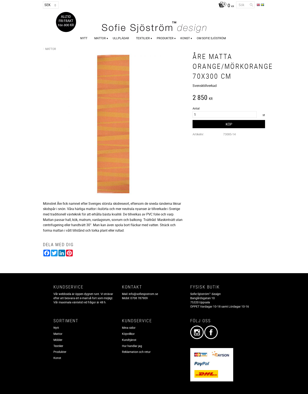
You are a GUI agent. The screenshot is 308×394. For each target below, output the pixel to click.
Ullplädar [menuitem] (121, 38)
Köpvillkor (128, 334)
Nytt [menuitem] (83, 38)
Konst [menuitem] (185, 38)
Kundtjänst (129, 340)
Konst (57, 358)
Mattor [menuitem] (100, 38)
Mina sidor (129, 328)
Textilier (58, 346)
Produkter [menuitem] (165, 38)
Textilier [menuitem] (143, 38)
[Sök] (251, 5)
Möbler (57, 340)
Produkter (59, 352)
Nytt (56, 328)
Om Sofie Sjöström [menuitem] (211, 38)
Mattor (57, 334)
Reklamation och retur (136, 352)
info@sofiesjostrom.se (143, 294)
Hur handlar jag (132, 346)
